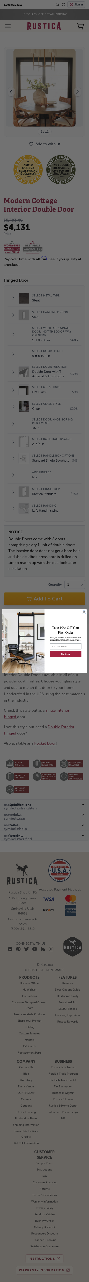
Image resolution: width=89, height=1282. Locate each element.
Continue (65, 654)
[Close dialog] (84, 612)
